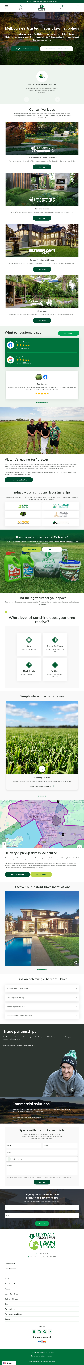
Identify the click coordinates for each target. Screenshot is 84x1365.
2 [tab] (39, 402)
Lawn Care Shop (11, 1294)
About (7, 1289)
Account (50, 1356)
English (9, 1363)
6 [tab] (47, 402)
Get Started (10, 1264)
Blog (6, 1304)
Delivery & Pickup (12, 1299)
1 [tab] (36, 402)
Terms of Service (61, 1177)
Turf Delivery (10, 1309)
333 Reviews (26, 363)
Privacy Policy (47, 1177)
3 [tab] (41, 402)
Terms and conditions (13, 1314)
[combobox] (9, 1363)
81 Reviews (25, 348)
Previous (26, 99)
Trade (7, 1279)
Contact (8, 1319)
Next (57, 99)
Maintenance (10, 1274)
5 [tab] (45, 402)
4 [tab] (43, 402)
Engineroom (38, 1361)
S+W (53, 1361)
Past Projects (10, 1284)
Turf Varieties (10, 1269)
